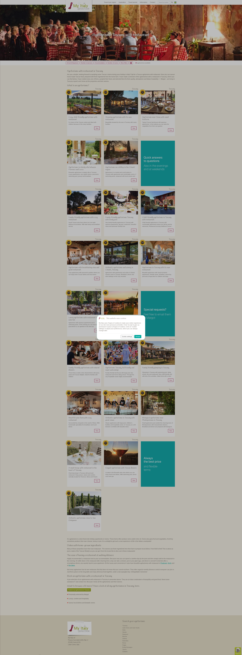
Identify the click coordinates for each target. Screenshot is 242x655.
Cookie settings (127, 336)
